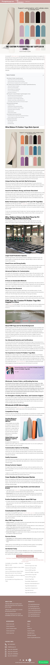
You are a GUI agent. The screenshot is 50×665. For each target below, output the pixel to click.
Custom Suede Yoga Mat (30, 574)
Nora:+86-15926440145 (12, 655)
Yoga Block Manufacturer (31, 585)
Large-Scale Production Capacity (13, 86)
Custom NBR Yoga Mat (30, 570)
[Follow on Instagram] (29, 660)
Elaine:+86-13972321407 (13, 651)
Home (28, 624)
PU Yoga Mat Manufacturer (33, 606)
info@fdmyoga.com (8, 1)
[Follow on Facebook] (20, 660)
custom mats (17, 490)
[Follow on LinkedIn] (23, 660)
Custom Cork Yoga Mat (30, 567)
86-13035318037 (20, 1)
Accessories (28, 563)
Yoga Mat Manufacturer (30, 592)
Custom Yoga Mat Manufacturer (33, 637)
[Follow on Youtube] (26, 660)
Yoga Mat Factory (29, 590)
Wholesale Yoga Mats (31, 635)
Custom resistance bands (11, 628)
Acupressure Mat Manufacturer (34, 612)
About (28, 626)
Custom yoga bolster (10, 630)
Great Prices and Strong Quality (13, 87)
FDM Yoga (11, 304)
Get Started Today (11, 123)
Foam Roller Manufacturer (31, 581)
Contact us (29, 628)
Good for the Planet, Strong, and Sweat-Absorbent (16, 81)
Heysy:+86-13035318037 (13, 649)
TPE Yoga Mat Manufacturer (34, 604)
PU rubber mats (24, 203)
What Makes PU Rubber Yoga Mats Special (15, 78)
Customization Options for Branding (14, 109)
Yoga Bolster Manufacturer (31, 588)
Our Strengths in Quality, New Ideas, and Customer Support (18, 101)
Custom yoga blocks (10, 626)
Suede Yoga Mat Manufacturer (34, 610)
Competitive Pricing (11, 104)
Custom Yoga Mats (29, 579)
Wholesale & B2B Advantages (12, 103)
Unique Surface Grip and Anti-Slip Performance (16, 79)
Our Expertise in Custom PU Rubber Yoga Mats (15, 98)
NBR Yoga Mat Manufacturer (34, 616)
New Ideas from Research (12, 92)
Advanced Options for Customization (14, 89)
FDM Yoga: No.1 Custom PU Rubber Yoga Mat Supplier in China (18, 93)
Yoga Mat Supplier (25, 561)
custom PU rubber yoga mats (29, 513)
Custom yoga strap (10, 633)
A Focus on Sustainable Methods (13, 90)
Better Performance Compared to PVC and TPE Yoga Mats (17, 82)
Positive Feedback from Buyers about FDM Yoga (16, 117)
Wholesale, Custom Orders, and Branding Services (16, 100)
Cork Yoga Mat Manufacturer (34, 608)
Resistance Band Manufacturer (32, 583)
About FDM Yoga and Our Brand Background (15, 95)
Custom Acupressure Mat (31, 565)
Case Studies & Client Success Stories (14, 114)
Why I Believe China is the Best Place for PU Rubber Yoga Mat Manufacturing (21, 84)
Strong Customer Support (12, 112)
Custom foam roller (10, 624)
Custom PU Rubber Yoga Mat (25, 51)
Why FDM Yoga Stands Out (12, 120)
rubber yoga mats (15, 56)
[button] (25, 75)
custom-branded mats (20, 361)
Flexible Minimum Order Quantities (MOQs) (15, 106)
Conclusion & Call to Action (12, 118)
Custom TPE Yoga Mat (30, 576)
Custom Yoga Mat (31, 630)
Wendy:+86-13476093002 (13, 653)
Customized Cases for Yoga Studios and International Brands (18, 115)
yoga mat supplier (20, 407)
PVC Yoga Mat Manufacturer (34, 614)
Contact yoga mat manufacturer (25, 556)
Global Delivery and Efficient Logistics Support (15, 107)
